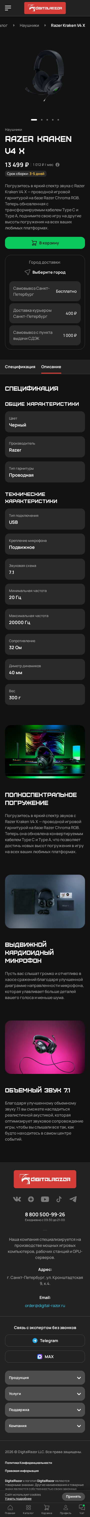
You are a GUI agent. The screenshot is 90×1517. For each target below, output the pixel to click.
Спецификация (20, 366)
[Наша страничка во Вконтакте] (17, 1200)
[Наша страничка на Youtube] (45, 1200)
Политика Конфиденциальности (28, 1463)
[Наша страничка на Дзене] (31, 1200)
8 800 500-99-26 (45, 1214)
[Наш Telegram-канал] (73, 1200)
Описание (51, 366)
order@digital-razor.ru (45, 1305)
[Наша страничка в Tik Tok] (59, 1200)
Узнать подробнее (18, 1498)
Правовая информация (22, 1471)
